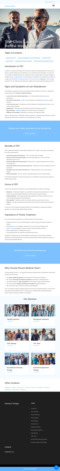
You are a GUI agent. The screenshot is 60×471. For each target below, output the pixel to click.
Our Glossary (34, 420)
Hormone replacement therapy (39, 442)
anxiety (32, 226)
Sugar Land (20, 387)
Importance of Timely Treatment (24, 61)
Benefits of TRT (47, 58)
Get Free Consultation (30, 133)
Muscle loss (10, 228)
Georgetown (8, 389)
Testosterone (8, 70)
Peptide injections (13, 319)
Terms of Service (35, 414)
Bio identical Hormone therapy (39, 439)
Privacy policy (34, 417)
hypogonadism (19, 77)
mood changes (50, 79)
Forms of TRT (9, 61)
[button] (53, 5)
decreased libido (13, 79)
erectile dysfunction (23, 79)
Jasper (13, 387)
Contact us (34, 408)
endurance (46, 100)
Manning (46, 387)
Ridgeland (7, 387)
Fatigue (23, 100)
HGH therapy (11, 343)
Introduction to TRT (11, 58)
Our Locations (34, 411)
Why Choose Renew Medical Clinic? (43, 61)
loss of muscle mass (34, 79)
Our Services (34, 424)
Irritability (18, 110)
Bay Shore (15, 389)
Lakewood (23, 389)
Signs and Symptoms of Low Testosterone (29, 58)
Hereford (33, 387)
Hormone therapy (10, 6)
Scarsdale (40, 387)
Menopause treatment (41, 319)
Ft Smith (27, 387)
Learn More (10, 321)
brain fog (17, 159)
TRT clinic (36, 343)
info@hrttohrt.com (51, 1)
